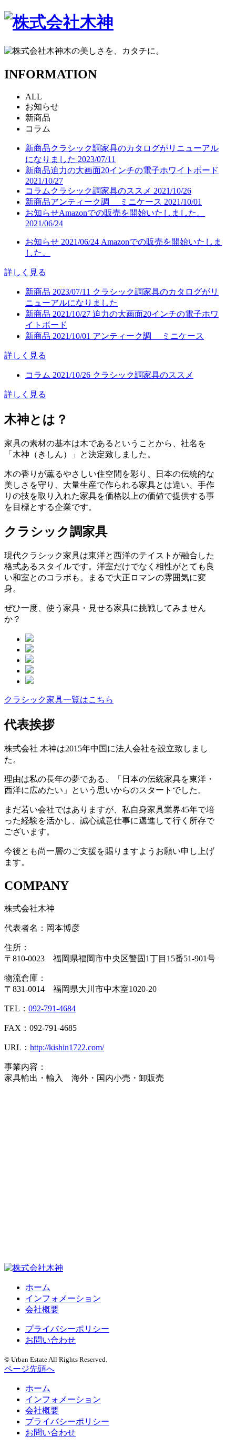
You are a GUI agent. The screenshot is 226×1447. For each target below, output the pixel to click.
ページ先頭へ (29, 1368)
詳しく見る (25, 272)
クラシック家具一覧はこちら (59, 699)
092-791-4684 (52, 1008)
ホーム (37, 1287)
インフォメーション (63, 1298)
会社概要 (42, 1309)
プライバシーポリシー (67, 1328)
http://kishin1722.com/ (67, 1047)
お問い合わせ (50, 1339)
